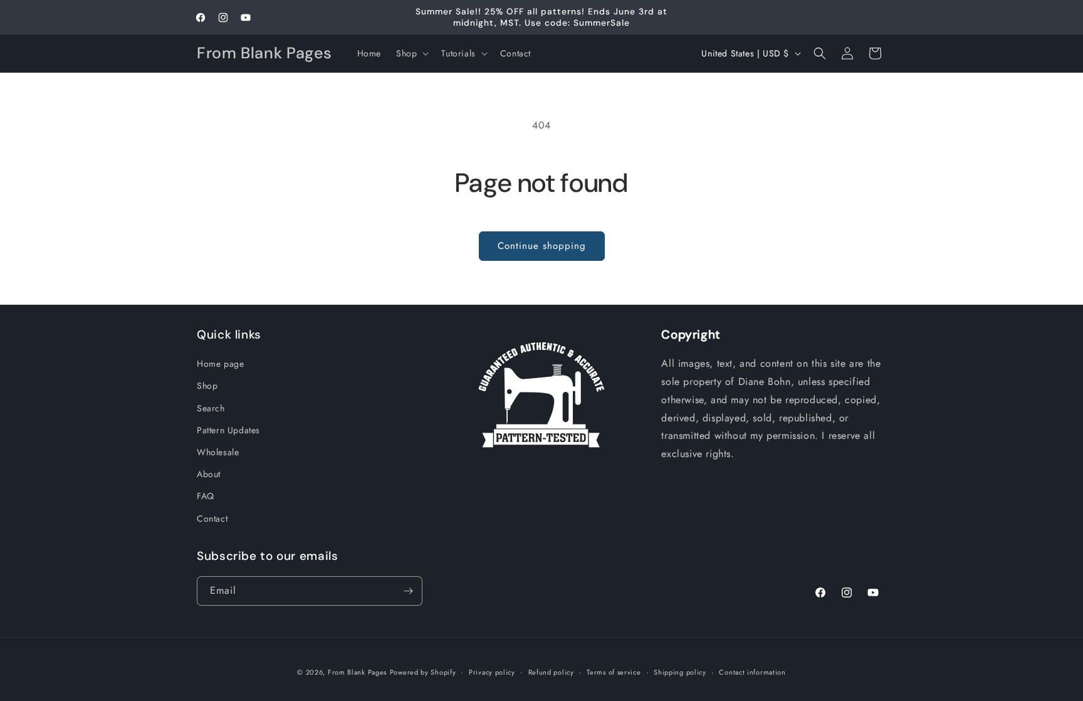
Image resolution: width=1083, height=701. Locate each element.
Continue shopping (542, 246)
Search (211, 408)
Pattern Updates (228, 430)
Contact (212, 518)
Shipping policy (680, 672)
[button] (411, 53)
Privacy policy (492, 672)
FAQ (205, 496)
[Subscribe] (408, 591)
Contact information (752, 672)
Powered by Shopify (423, 672)
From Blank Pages (357, 672)
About (209, 474)
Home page (220, 363)
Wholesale (218, 452)
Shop (207, 385)
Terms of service (614, 672)
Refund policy (551, 672)
